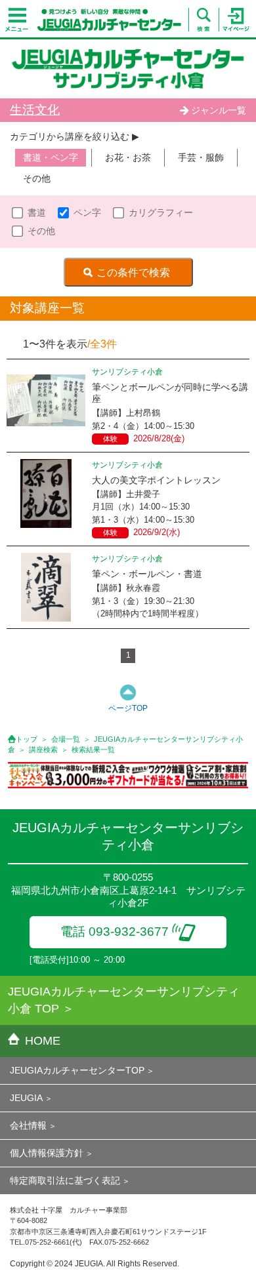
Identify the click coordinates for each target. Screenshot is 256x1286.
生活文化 (35, 110)
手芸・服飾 (201, 157)
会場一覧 (65, 739)
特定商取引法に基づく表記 (65, 1180)
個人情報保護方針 (46, 1153)
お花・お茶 (128, 157)
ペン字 (87, 212)
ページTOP (128, 708)
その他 (37, 178)
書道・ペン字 (50, 157)
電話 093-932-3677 (114, 931)
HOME (42, 1040)
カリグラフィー (161, 212)
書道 (37, 212)
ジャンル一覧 (218, 110)
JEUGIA (26, 1098)
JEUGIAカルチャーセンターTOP (77, 1070)
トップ (26, 739)
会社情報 (28, 1125)
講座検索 (43, 750)
